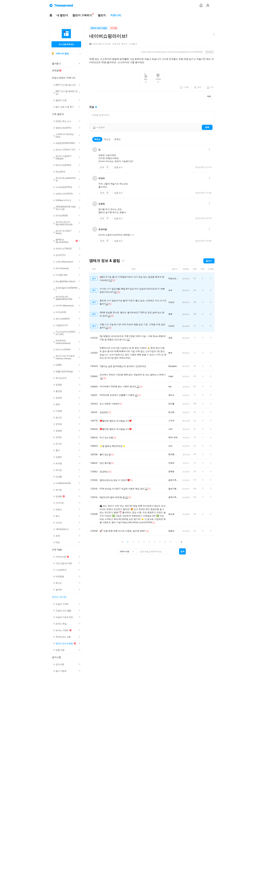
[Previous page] (122, 542)
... (176, 542)
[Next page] (181, 542)
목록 (209, 96)
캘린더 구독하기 (82, 15)
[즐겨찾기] (123, 260)
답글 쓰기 (118, 167)
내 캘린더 (62, 15)
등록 (207, 127)
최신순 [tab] (107, 139)
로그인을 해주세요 (66, 44)
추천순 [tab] (97, 139)
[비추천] (107, 167)
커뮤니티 (115, 15)
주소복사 (209, 52)
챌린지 (102, 15)
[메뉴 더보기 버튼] (213, 35)
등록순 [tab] (117, 139)
